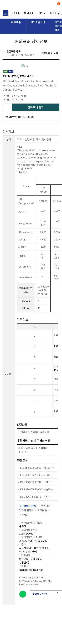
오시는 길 (42, 510)
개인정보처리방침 (28, 505)
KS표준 (16, 13)
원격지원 (23, 514)
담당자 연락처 (26, 510)
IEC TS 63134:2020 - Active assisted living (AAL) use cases (37, 467)
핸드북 (42, 13)
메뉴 (5, 13)
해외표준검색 (37, 22)
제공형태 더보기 (50, 53)
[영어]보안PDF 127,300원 (19, 117)
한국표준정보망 (18, 5)
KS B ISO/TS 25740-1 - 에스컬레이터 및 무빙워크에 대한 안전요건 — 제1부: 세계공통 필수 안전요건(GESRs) (37, 482)
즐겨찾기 (6, 107)
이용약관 (45, 505)
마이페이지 (50, 5)
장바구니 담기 (36, 107)
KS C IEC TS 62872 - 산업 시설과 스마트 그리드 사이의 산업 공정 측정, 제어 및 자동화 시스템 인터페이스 (37, 496)
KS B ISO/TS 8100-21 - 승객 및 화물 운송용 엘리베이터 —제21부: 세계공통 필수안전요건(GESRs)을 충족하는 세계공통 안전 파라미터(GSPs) (37, 489)
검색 (44, 5)
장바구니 (58, 4)
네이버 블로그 (22, 594)
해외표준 (29, 13)
